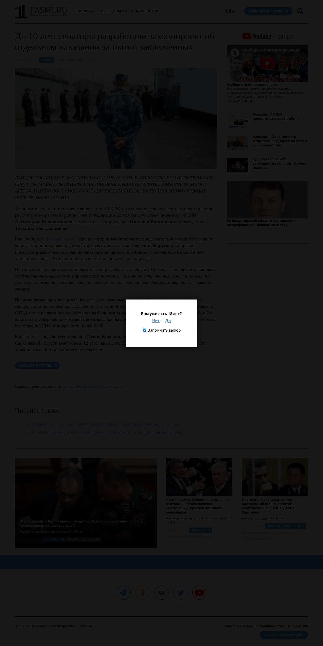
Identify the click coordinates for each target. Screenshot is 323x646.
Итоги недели (54, 539)
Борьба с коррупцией (83, 539)
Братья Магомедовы (258, 532)
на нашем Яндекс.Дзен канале (93, 386)
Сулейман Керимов (257, 539)
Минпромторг (287, 532)
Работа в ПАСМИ (238, 626)
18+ (230, 11)
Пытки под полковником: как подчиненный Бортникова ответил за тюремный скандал (102, 432)
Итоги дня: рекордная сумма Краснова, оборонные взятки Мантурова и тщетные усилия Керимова (268, 505)
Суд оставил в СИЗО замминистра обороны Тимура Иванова (279, 163)
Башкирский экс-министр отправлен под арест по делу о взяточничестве (280, 141)
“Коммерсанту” (60, 238)
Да (168, 320)
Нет (156, 320)
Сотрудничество (270, 626)
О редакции (298, 626)
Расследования (112, 11)
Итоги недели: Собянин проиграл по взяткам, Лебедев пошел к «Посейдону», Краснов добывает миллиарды (197, 505)
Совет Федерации (71, 59)
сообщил (32, 336)
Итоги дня (274, 526)
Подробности (145, 11)
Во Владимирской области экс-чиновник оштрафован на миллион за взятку (261, 222)
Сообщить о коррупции (268, 11)
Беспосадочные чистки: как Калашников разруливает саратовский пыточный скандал (102, 424)
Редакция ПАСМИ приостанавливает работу (276, 116)
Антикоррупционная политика (189, 536)
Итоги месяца (200, 530)
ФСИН (93, 59)
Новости (84, 11)
